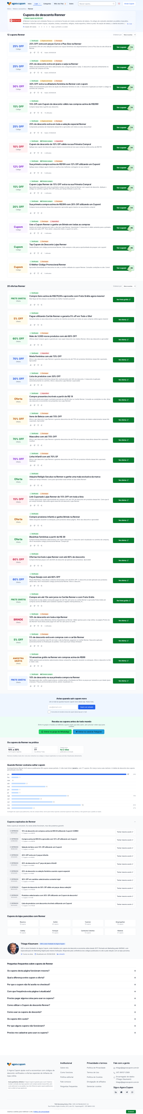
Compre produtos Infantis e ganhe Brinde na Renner (54, 516)
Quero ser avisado (86, 707)
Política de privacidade (41, 1112)
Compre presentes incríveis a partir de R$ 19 (51, 396)
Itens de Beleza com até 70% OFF (45, 416)
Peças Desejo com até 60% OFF (44, 577)
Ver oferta (122, 320)
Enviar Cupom (129, 4)
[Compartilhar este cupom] (41, 52)
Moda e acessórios (19, 9)
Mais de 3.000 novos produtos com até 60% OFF (53, 336)
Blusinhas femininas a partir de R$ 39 (47, 537)
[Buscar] (113, 4)
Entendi (131, 1112)
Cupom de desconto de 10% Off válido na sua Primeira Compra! (60, 144)
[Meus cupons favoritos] (119, 3)
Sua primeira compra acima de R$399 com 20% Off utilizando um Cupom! (65, 204)
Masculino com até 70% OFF (43, 436)
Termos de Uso (93, 1072)
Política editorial (66, 1077)
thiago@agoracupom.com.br (127, 1068)
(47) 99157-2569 (123, 1072)
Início (9, 9)
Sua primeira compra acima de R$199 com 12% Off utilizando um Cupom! (64, 164)
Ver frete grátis (122, 300)
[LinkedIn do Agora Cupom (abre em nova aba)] (115, 1092)
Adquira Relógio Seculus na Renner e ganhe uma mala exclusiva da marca (64, 476)
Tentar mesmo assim (124, 832)
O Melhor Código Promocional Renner (47, 264)
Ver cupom (121, 47)
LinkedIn (62, 954)
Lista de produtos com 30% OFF (45, 376)
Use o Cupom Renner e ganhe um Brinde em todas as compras (59, 224)
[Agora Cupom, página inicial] (16, 3)
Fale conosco (65, 1082)
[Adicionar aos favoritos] (38, 52)
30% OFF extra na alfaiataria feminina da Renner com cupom (58, 84)
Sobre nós (64, 1068)
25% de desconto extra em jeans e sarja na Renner (53, 64)
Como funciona (66, 1072)
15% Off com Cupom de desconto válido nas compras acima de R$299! (63, 104)
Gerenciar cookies (94, 1086)
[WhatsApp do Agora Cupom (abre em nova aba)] (132, 1092)
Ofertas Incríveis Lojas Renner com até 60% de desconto (57, 557)
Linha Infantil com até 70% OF (43, 456)
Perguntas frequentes (68, 1086)
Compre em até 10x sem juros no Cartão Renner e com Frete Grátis (61, 597)
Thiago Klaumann (29, 944)
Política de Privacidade (96, 1068)
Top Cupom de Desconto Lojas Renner (47, 244)
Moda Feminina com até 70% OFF (45, 356)
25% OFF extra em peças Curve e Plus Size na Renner (55, 44)
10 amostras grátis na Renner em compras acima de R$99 (57, 657)
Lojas (36, 4)
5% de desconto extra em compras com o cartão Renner (56, 637)
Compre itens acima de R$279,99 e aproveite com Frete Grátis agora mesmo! (66, 296)
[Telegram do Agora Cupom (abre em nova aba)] (126, 1092)
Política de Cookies (94, 1077)
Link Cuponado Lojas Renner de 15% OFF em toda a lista (56, 496)
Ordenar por (117, 35)
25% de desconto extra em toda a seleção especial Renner (57, 124)
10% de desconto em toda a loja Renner (48, 617)
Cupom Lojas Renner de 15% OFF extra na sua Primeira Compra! (60, 184)
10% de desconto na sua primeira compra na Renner (54, 677)
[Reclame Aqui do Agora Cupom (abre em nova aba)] (121, 1092)
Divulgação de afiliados (96, 1082)
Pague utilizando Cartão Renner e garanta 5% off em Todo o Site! (60, 316)
